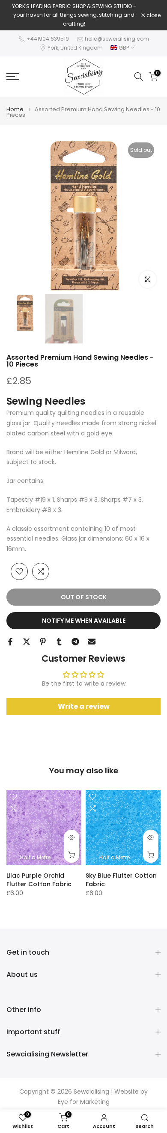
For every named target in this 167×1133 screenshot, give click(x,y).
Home (15, 109)
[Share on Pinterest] (43, 641)
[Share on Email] (91, 641)
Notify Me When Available (83, 620)
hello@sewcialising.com (117, 38)
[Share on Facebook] (10, 641)
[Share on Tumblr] (59, 641)
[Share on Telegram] (75, 641)
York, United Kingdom (75, 47)
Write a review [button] (84, 706)
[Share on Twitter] (26, 641)
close (153, 15)
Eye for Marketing (84, 1102)
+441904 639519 (48, 38)
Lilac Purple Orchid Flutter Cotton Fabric (39, 879)
